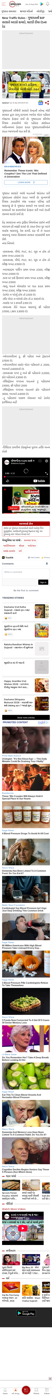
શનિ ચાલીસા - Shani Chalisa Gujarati (31, 1299)
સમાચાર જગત (30, 540)
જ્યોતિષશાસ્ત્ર (9, 545)
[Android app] (26, 1313)
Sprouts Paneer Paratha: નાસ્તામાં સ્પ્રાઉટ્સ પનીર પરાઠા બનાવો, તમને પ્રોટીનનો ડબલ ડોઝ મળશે (10, 1195)
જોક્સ (21, 545)
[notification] (47, 4)
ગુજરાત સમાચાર (8, 11)
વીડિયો (9, 1204)
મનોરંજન (32, 545)
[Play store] (42, 4)
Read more (13, 508)
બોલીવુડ (41, 11)
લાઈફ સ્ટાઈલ (9, 551)
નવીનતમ (11, 1251)
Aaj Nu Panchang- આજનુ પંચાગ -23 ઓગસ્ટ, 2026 (11, 1298)
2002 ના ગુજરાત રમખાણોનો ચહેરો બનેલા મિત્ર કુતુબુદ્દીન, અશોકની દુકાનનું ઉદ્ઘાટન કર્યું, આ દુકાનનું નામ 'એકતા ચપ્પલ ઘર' (24, 531)
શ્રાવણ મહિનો (26, 11)
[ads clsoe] (50, 1379)
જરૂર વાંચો (11, 1176)
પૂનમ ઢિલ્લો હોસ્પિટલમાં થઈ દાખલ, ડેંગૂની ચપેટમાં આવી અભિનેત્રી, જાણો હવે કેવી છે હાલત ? (11, 1270)
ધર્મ (20, 551)
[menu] (4, 4)
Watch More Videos (14, 1209)
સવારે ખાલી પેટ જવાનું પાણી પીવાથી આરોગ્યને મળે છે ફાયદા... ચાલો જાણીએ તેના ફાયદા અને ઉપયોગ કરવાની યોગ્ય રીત (31, 1195)
